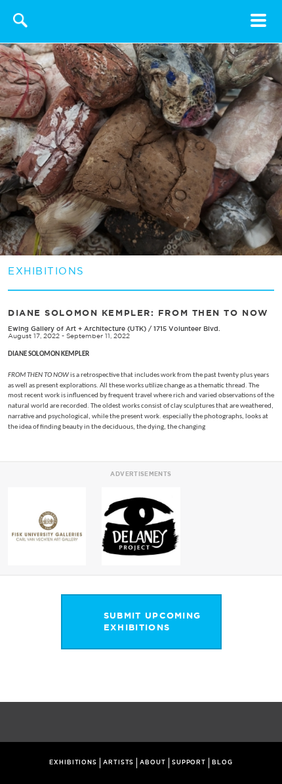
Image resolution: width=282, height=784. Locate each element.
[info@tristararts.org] (269, 723)
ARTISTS (118, 762)
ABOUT (153, 762)
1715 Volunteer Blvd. (186, 328)
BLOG (222, 762)
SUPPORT (189, 762)
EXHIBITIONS (73, 762)
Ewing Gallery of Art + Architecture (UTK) (77, 328)
